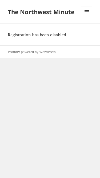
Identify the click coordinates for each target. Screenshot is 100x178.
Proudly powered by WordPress (31, 52)
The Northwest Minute (41, 12)
